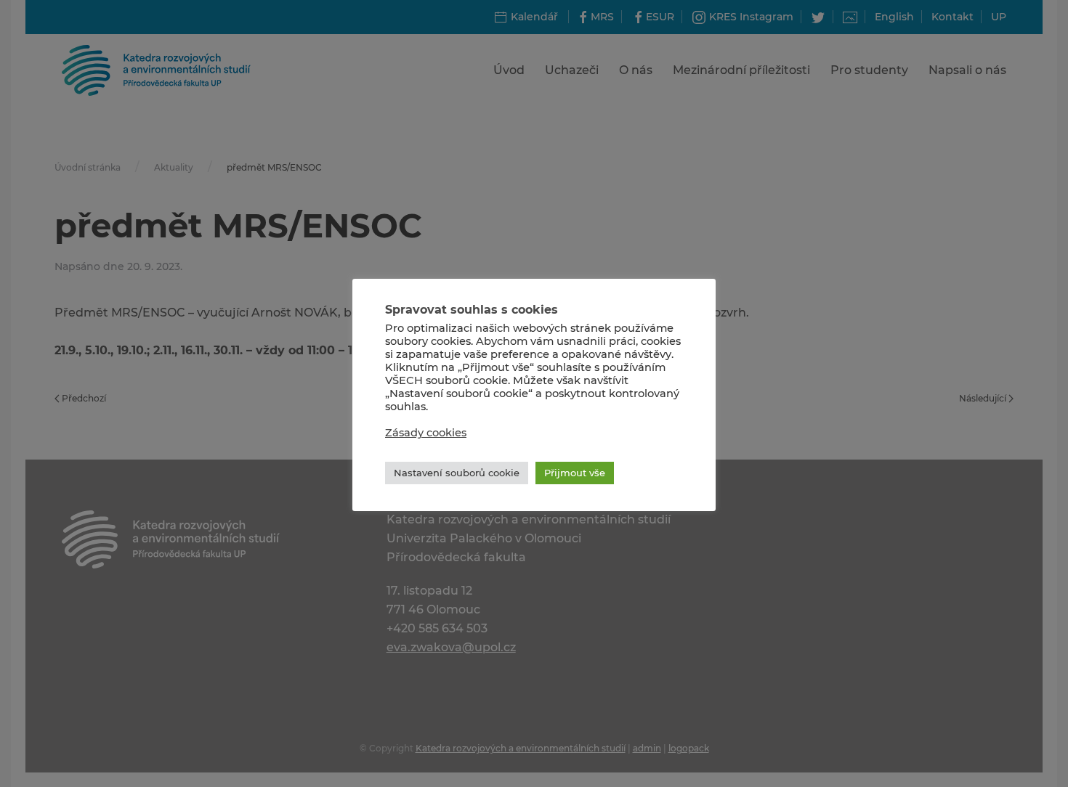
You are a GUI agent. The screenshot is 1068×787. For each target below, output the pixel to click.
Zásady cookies (425, 432)
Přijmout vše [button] (574, 472)
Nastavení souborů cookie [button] (456, 472)
